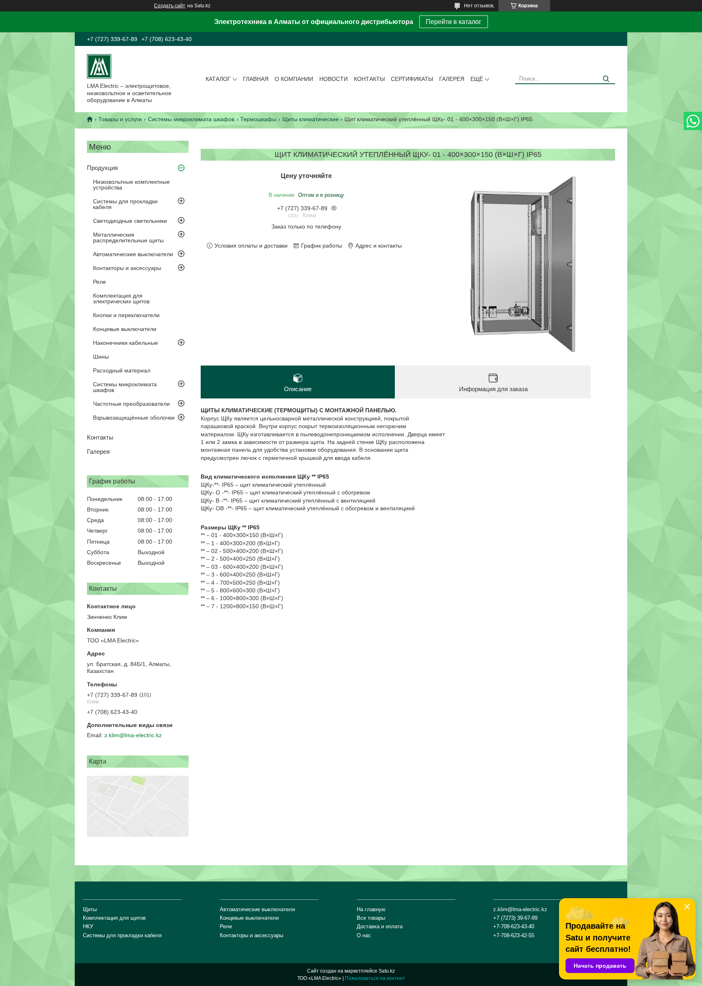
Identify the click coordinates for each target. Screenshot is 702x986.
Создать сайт (169, 6)
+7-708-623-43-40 (513, 926)
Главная (256, 79)
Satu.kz (387, 971)
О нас (364, 935)
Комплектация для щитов (114, 918)
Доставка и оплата (380, 926)
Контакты (369, 79)
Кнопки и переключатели (126, 315)
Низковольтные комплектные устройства (131, 184)
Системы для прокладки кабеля (125, 204)
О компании (294, 79)
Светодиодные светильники (130, 221)
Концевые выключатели (124, 329)
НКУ (88, 926)
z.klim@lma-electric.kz (133, 735)
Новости (333, 79)
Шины (101, 356)
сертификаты (412, 79)
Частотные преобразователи (131, 403)
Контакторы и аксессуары (127, 268)
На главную (371, 909)
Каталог (218, 79)
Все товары (371, 918)
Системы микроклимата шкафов (191, 119)
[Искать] (606, 79)
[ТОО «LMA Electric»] (99, 66)
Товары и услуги (120, 119)
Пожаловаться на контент (375, 978)
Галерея (451, 79)
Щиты (90, 909)
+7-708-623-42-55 (513, 935)
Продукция (102, 167)
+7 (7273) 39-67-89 (515, 918)
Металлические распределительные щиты (128, 237)
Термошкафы (258, 119)
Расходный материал (121, 370)
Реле (99, 282)
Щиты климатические (310, 119)
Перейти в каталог (453, 21)
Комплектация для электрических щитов (121, 298)
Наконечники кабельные (125, 343)
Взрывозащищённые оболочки (134, 417)
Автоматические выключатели (133, 254)
